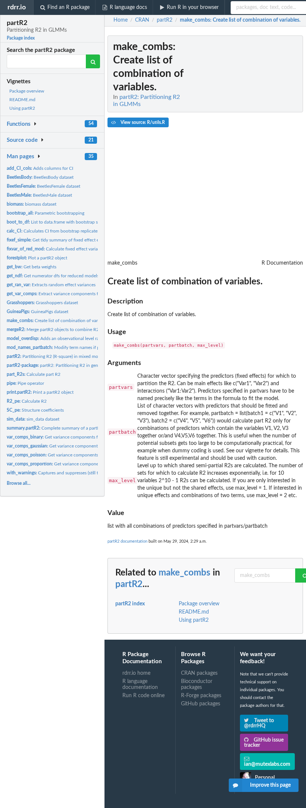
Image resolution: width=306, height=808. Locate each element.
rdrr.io (16, 7)
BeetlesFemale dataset (43, 186)
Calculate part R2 (33, 374)
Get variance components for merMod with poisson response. (88, 455)
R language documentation (140, 684)
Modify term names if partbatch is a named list (76, 347)
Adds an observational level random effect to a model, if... (80, 338)
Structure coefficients (35, 410)
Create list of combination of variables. (58, 320)
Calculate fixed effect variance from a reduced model (78, 249)
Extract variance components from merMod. (66, 293)
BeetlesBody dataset (40, 177)
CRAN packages (199, 673)
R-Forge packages (201, 695)
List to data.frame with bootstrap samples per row (67, 222)
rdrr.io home (136, 673)
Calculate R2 (27, 401)
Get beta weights (31, 267)
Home (120, 20)
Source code (22, 140)
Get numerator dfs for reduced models (53, 276)
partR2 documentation (127, 541)
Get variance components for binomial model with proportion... (92, 464)
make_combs (184, 572)
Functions (19, 124)
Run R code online (143, 695)
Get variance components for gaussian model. (73, 446)
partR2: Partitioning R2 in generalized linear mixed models (80, 365)
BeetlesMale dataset (39, 195)
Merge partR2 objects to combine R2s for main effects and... (75, 329)
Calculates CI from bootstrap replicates (53, 231)
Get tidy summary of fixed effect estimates (61, 240)
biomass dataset (31, 204)
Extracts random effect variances (51, 285)
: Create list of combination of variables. (240, 20)
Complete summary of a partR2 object (61, 428)
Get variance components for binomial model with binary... (83, 437)
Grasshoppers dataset (42, 302)
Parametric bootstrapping (45, 213)
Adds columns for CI (40, 168)
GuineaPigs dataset (37, 311)
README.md (22, 99)
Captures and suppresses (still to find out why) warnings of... (81, 473)
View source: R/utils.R (142, 122)
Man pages (20, 156)
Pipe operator (25, 383)
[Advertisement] (247, 147)
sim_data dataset (33, 419)
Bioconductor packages (196, 684)
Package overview (26, 91)
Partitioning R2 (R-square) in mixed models (56, 356)
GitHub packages (200, 703)
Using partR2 (22, 108)
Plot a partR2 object (37, 258)
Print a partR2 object (40, 392)
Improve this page (270, 785)
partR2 (129, 584)
